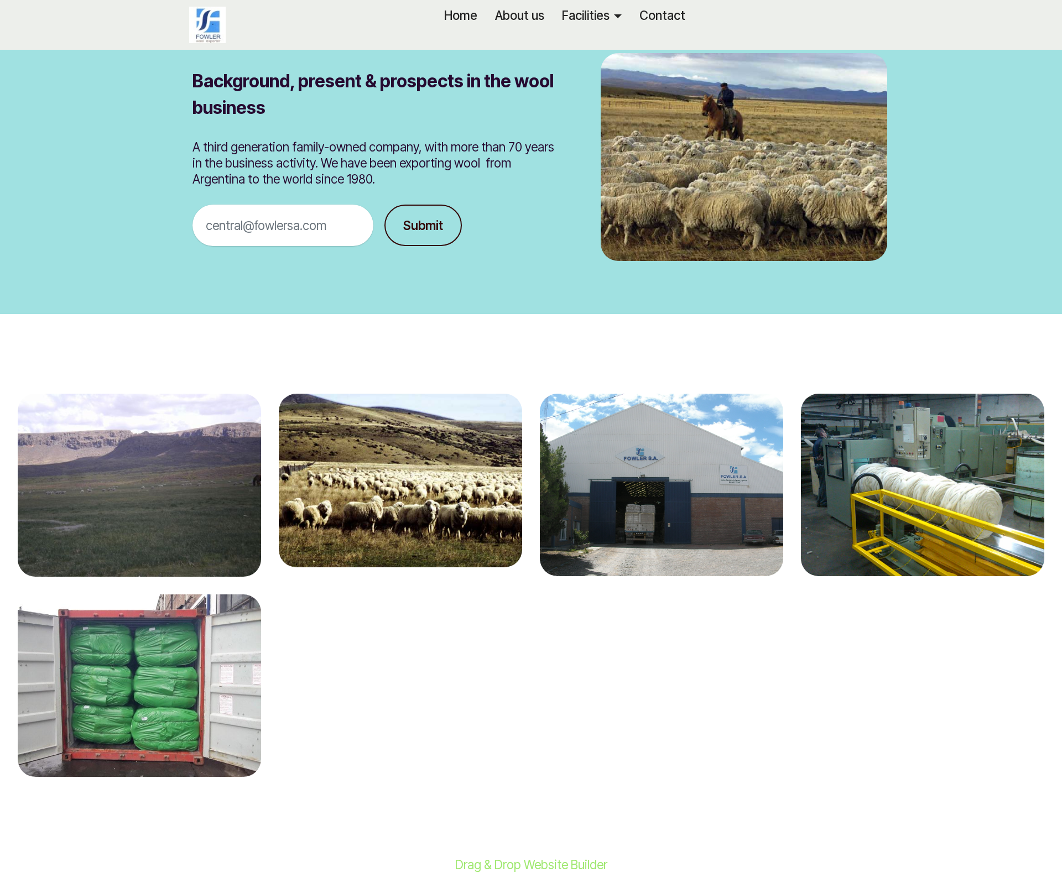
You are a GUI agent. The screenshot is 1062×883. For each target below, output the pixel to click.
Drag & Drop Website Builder (531, 865)
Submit (423, 225)
